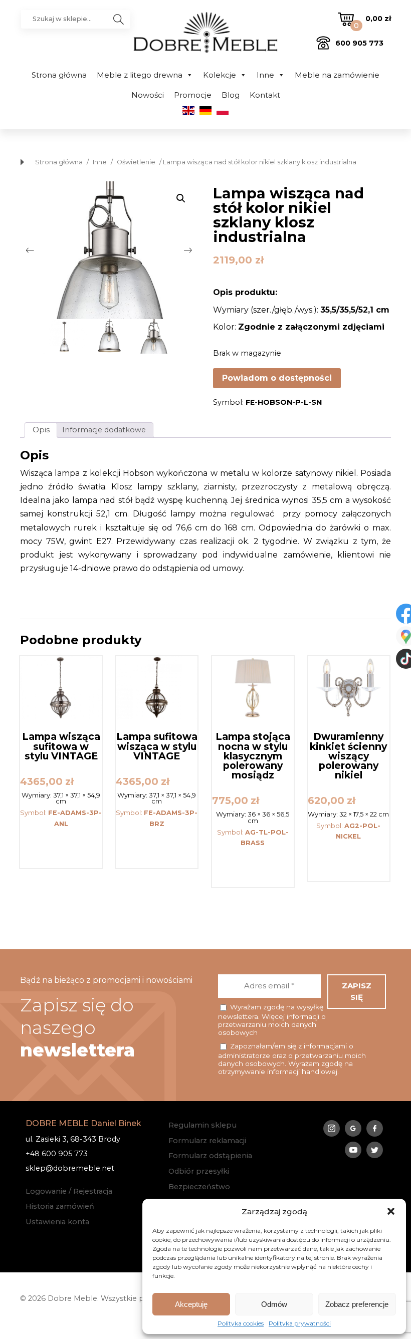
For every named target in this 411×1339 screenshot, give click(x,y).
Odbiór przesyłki (198, 1171)
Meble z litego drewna (139, 75)
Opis (41, 429)
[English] (188, 112)
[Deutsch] (205, 112)
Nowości (147, 95)
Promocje (193, 95)
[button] (391, 1211)
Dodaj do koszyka (61, 847)
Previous (30, 250)
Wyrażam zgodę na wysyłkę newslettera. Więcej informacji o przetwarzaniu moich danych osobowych (272, 1020)
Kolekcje (219, 75)
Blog (231, 95)
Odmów (274, 1304)
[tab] (41, 430)
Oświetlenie (136, 162)
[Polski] (223, 112)
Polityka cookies (241, 1323)
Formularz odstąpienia (210, 1155)
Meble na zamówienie (337, 75)
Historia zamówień (60, 1206)
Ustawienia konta (57, 1221)
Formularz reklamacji (207, 1140)
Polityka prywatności (300, 1323)
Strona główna (59, 75)
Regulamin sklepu (202, 1125)
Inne (265, 75)
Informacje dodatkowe (104, 429)
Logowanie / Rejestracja (69, 1191)
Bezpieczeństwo (199, 1186)
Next (188, 250)
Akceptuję (191, 1304)
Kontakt (265, 95)
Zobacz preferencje (356, 1304)
